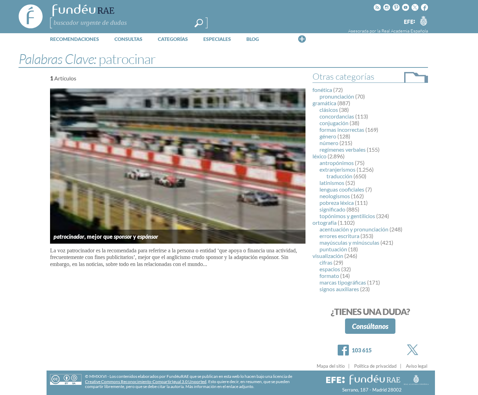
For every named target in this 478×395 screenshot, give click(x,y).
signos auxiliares (339, 289)
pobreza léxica (336, 202)
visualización (327, 255)
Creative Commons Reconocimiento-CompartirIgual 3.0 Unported (145, 381)
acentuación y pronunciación (353, 229)
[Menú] (302, 39)
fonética (322, 89)
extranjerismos (337, 169)
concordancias (336, 116)
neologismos (334, 196)
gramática (324, 103)
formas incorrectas (341, 129)
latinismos (331, 182)
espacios (329, 269)
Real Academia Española (404, 31)
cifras (325, 262)
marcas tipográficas (342, 282)
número (328, 142)
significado (332, 209)
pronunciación (336, 96)
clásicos (328, 109)
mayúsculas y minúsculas (349, 242)
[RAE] (423, 20)
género (327, 136)
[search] (199, 23)
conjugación (334, 123)
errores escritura (339, 235)
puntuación (333, 249)
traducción (339, 176)
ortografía (324, 222)
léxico (319, 156)
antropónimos (336, 162)
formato (329, 275)
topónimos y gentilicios (347, 216)
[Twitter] (414, 349)
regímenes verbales (342, 149)
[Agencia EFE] (409, 22)
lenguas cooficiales (341, 189)
